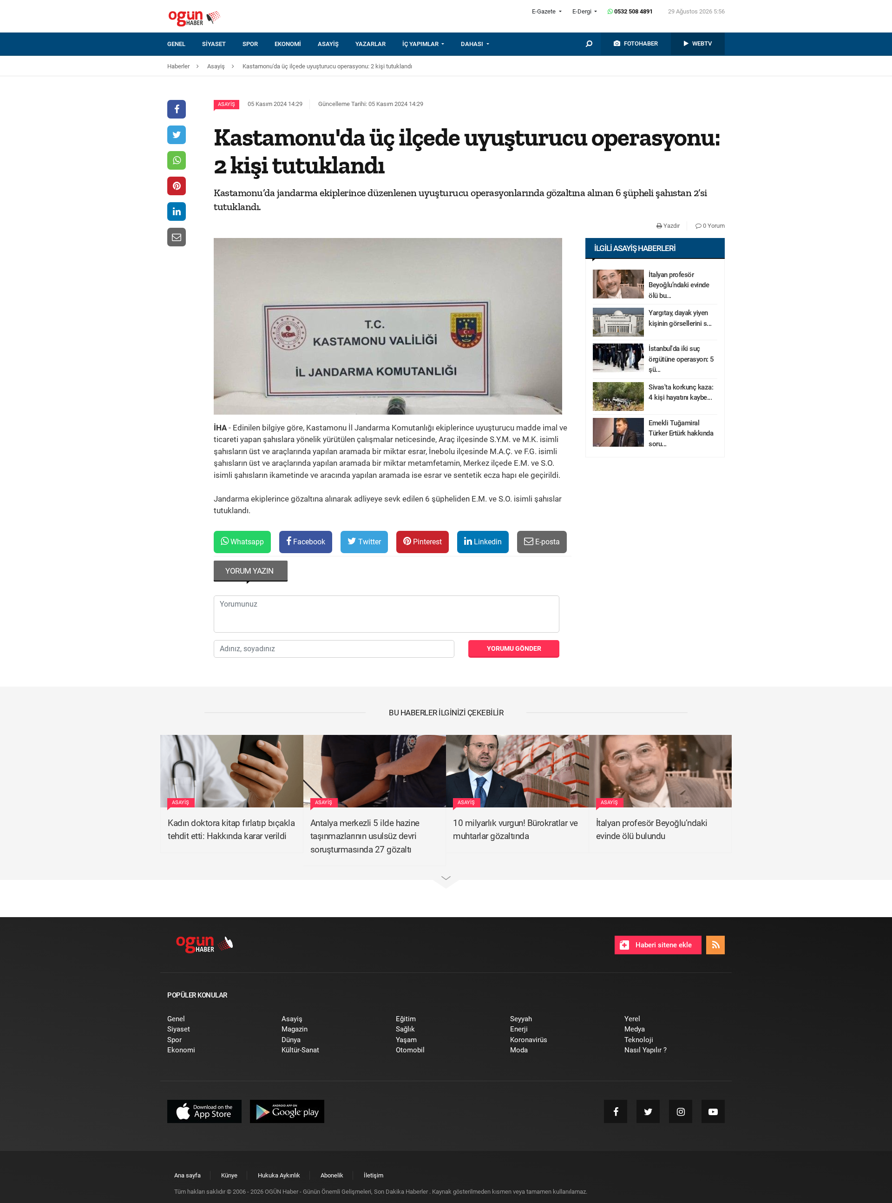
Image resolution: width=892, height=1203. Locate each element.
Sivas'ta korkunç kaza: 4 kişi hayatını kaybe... (681, 392)
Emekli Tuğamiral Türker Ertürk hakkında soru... (681, 433)
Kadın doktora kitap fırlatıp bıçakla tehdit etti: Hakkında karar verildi (231, 830)
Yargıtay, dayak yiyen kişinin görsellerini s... (680, 318)
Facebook (308, 541)
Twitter (368, 541)
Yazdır (671, 225)
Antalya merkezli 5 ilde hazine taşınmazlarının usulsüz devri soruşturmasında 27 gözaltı (365, 836)
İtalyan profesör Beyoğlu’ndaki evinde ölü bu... (679, 285)
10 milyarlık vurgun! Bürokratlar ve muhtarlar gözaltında (515, 830)
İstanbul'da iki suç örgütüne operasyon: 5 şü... (681, 359)
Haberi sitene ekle (663, 945)
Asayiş (226, 104)
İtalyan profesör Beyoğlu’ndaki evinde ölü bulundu (652, 830)
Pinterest (426, 541)
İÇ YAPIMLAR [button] (421, 43)
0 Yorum (713, 225)
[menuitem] (184, 44)
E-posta (546, 541)
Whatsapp (246, 541)
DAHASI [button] (473, 43)
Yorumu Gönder (514, 648)
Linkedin (487, 541)
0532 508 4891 (633, 11)
